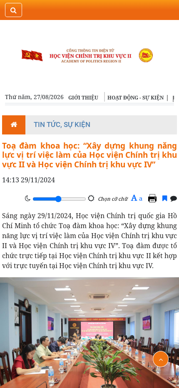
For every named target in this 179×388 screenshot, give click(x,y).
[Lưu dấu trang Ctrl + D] (164, 198)
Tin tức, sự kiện (62, 124)
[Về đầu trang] (161, 359)
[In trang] (153, 198)
